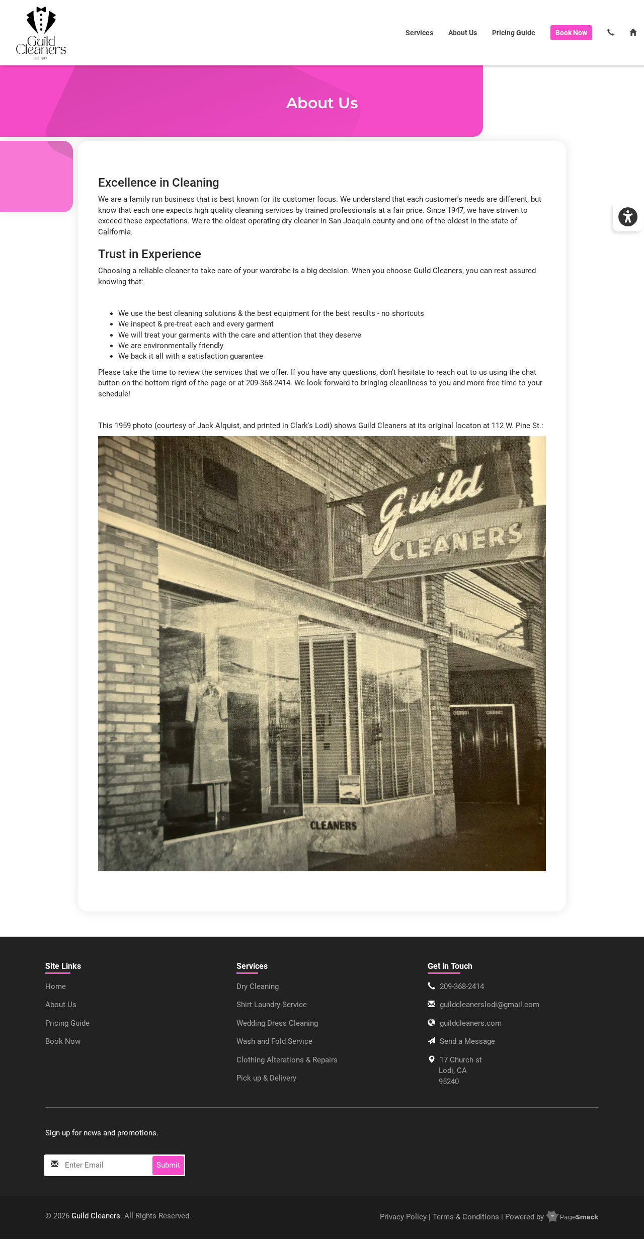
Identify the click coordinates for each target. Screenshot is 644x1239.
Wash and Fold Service (274, 1041)
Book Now (62, 1041)
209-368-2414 (462, 986)
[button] (628, 216)
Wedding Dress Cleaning (277, 1023)
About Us (462, 33)
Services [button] (419, 33)
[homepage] (41, 33)
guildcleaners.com (471, 1023)
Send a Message (467, 1041)
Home (55, 986)
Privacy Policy (404, 1216)
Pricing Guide (513, 33)
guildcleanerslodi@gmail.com (489, 1004)
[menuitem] (41, 32)
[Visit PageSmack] (572, 1216)
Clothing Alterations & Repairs (287, 1059)
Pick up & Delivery (266, 1078)
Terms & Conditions (466, 1216)
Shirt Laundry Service (271, 1004)
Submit (168, 1165)
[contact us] (611, 33)
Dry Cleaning (257, 986)
